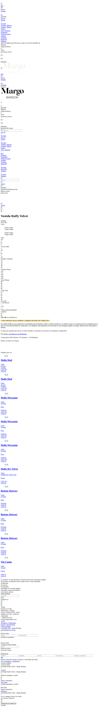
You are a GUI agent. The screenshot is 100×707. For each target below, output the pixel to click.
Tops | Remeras (5, 31)
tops (2, 153)
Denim (3, 29)
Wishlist (3, 13)
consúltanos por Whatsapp (17, 334)
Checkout (4, 691)
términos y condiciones (12, 661)
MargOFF (4, 164)
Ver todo (3, 23)
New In (3, 132)
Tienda (3, 139)
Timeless (3, 171)
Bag (2, 6)
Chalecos (3, 38)
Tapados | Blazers (6, 25)
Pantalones (4, 32)
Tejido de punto (5, 34)
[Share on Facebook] (1, 209)
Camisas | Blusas (6, 27)
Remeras (3, 155)
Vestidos (3, 36)
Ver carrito (4, 682)
